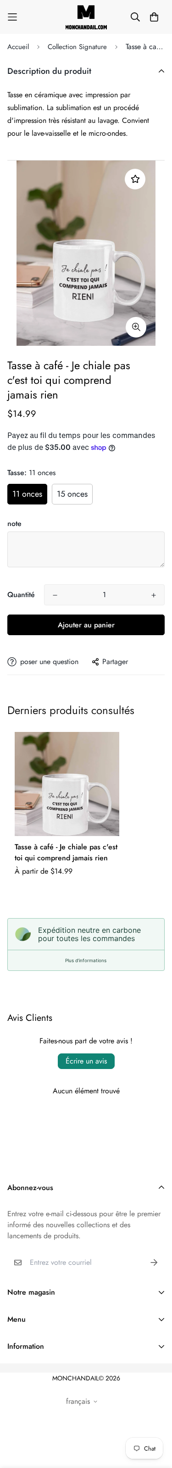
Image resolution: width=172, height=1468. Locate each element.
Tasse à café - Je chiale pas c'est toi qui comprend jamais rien (66, 852)
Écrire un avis (86, 1061)
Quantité (21, 594)
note (14, 523)
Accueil (18, 47)
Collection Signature (77, 47)
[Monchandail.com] (86, 17)
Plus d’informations (85, 960)
